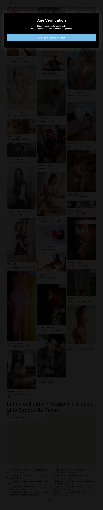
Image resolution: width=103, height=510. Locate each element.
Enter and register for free (51, 37)
